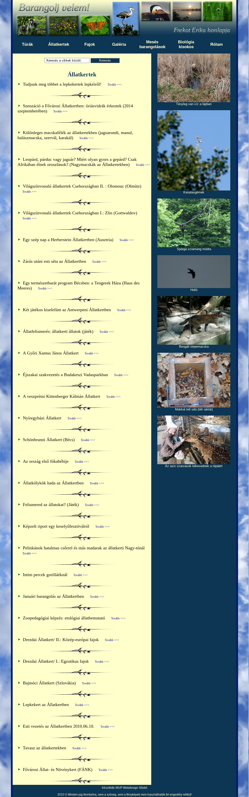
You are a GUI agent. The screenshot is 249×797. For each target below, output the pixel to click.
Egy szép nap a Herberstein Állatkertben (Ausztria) (78, 239)
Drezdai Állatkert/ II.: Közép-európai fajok (71, 639)
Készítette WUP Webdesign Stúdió (124, 787)
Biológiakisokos (186, 44)
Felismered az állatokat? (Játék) (61, 504)
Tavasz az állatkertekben (55, 747)
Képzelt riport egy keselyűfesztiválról (66, 526)
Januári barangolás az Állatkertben (63, 596)
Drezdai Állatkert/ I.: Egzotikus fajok (66, 661)
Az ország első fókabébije (56, 461)
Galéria (119, 44)
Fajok (89, 44)
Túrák (27, 44)
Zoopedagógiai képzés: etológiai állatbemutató (74, 618)
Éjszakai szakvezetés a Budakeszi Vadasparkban (75, 374)
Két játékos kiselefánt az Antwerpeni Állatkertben (77, 309)
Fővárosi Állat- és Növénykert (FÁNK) (68, 769)
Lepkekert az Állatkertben (56, 704)
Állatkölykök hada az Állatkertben (63, 482)
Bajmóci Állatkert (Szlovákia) (59, 682)
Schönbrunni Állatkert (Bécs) (59, 439)
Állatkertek (58, 44)
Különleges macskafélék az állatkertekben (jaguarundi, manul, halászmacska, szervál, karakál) (75, 135)
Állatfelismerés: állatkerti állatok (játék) (68, 331)
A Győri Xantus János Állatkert (61, 353)
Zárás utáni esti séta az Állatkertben (65, 261)
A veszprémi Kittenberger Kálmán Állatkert (72, 396)
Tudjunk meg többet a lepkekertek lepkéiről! (72, 84)
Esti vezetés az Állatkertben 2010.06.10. (69, 726)
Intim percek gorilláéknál (55, 574)
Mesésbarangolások (152, 44)
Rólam (216, 44)
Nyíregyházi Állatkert (52, 418)
